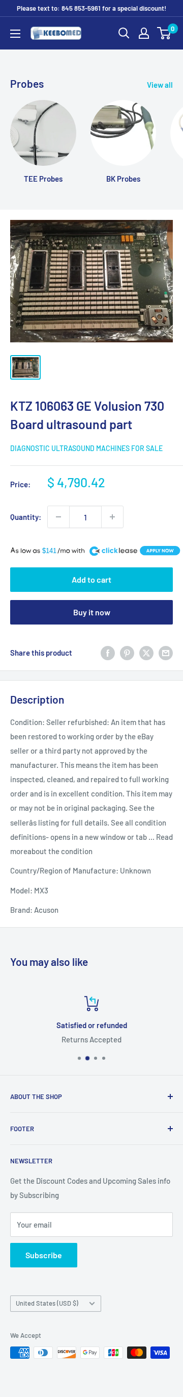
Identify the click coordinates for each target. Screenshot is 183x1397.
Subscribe (43, 1255)
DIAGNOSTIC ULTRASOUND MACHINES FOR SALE (86, 448)
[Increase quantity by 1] (112, 517)
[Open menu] (15, 34)
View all (160, 84)
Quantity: (25, 516)
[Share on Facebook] (108, 652)
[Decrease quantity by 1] (58, 517)
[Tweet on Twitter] (146, 652)
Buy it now (91, 612)
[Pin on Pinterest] (127, 652)
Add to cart (91, 579)
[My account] (144, 33)
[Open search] (124, 33)
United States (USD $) (47, 1303)
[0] (164, 33)
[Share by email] (166, 652)
